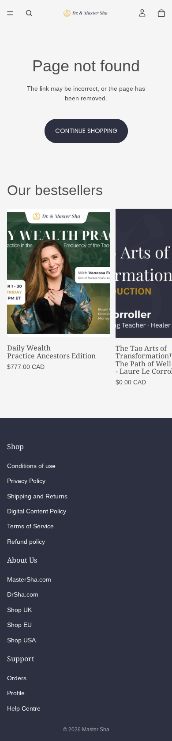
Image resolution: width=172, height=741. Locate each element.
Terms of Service (30, 526)
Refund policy (26, 541)
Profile (16, 693)
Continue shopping (86, 130)
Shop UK (19, 609)
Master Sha (95, 729)
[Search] (29, 13)
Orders (16, 678)
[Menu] (10, 13)
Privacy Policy (26, 480)
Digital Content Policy (36, 511)
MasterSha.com (29, 579)
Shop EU (19, 624)
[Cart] (161, 13)
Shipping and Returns (37, 495)
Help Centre (24, 708)
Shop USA (21, 639)
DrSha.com (22, 594)
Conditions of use (31, 465)
